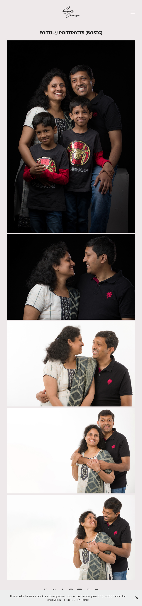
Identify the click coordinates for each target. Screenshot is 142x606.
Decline (83, 600)
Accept (69, 600)
